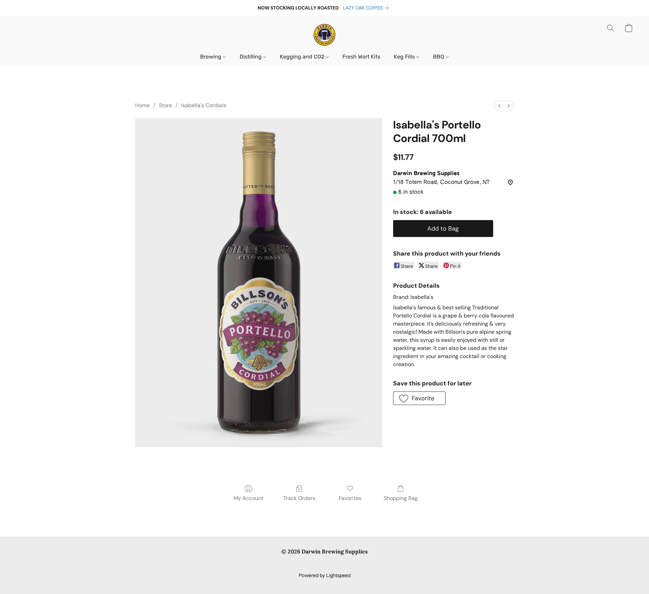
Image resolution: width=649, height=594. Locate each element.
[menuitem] (499, 106)
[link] (367, 8)
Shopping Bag (401, 498)
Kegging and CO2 (303, 56)
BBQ (439, 56)
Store (165, 105)
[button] (324, 34)
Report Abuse (325, 564)
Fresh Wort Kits (361, 56)
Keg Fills (405, 56)
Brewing (211, 56)
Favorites (350, 498)
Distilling (251, 56)
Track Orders (299, 498)
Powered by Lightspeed (325, 575)
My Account (248, 498)
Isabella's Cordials (203, 105)
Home (142, 105)
